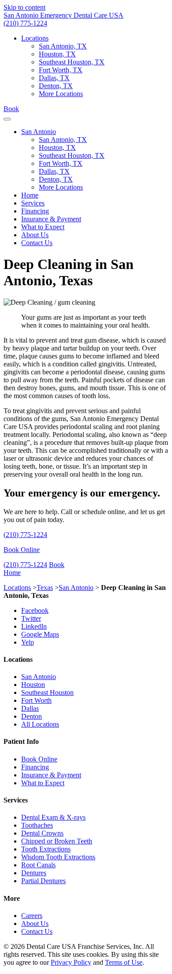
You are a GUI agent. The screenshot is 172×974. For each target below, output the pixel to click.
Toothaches (37, 825)
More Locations (61, 93)
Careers (31, 915)
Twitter (31, 618)
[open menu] (7, 119)
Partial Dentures (43, 880)
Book (11, 108)
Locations (35, 38)
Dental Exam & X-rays (53, 817)
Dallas (30, 708)
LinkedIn (34, 626)
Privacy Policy (71, 962)
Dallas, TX (54, 78)
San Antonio (38, 131)
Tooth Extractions (46, 849)
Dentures (33, 873)
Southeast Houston (47, 692)
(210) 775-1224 (25, 23)
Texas (45, 587)
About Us (35, 235)
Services (33, 203)
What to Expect (42, 227)
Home (29, 195)
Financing (35, 211)
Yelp (27, 642)
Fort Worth (36, 700)
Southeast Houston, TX (72, 62)
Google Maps (40, 634)
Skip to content (24, 7)
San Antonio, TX (63, 46)
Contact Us (36, 242)
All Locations (40, 724)
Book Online (22, 549)
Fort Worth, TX (60, 70)
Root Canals (38, 865)
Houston (33, 684)
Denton (31, 716)
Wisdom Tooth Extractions (58, 857)
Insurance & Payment (51, 219)
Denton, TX (56, 86)
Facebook (35, 610)
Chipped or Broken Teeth (56, 841)
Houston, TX (57, 54)
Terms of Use (123, 962)
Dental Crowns (42, 833)
